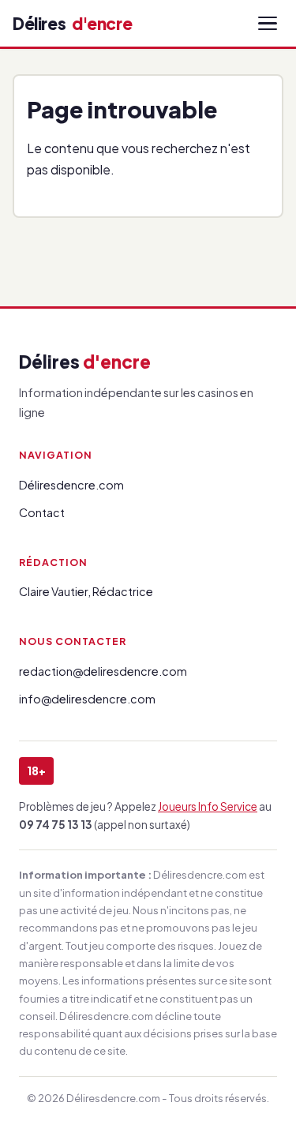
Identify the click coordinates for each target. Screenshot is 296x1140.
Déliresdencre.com (71, 485)
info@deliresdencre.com (87, 699)
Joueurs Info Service (207, 806)
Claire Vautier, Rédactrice (86, 591)
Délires (72, 23)
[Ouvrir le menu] (267, 23)
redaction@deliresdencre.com (103, 671)
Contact (42, 512)
